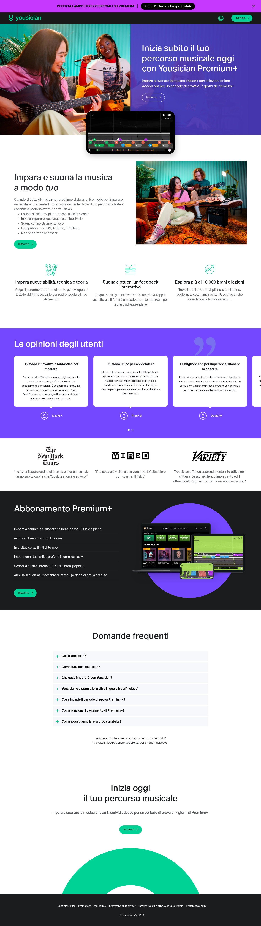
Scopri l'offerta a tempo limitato (168, 6)
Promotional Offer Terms (92, 906)
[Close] (253, 6)
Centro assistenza (127, 742)
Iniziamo (240, 18)
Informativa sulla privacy (122, 906)
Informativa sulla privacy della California (161, 906)
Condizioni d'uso (66, 906)
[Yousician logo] (26, 18)
